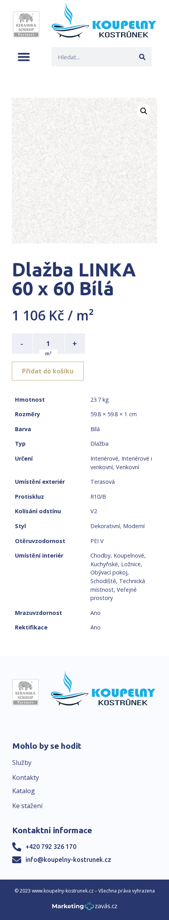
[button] (23, 56)
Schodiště (103, 581)
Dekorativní (105, 526)
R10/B (98, 496)
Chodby (100, 555)
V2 (93, 511)
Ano (95, 612)
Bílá (95, 429)
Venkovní (127, 467)
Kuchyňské (104, 564)
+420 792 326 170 (51, 846)
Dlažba (99, 443)
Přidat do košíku (47, 371)
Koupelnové (129, 555)
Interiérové (104, 458)
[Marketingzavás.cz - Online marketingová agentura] (84, 908)
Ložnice (131, 564)
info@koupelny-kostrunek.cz (68, 859)
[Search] (142, 56)
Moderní (134, 526)
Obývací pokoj (108, 572)
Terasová (102, 481)
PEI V (97, 541)
